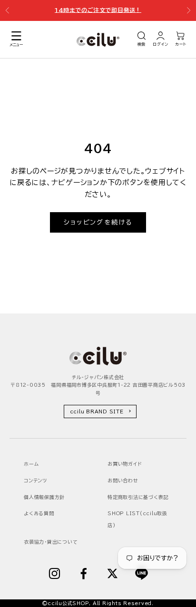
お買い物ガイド (124, 463)
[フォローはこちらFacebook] (83, 573)
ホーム (31, 463)
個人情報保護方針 (44, 497)
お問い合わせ (123, 480)
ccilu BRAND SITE (97, 411)
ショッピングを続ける (98, 222)
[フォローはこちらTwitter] (112, 573)
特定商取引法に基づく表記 (138, 497)
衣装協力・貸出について (51, 541)
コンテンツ (35, 480)
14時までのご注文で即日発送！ (98, 9)
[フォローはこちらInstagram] (54, 573)
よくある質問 (39, 513)
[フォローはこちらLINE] (141, 573)
